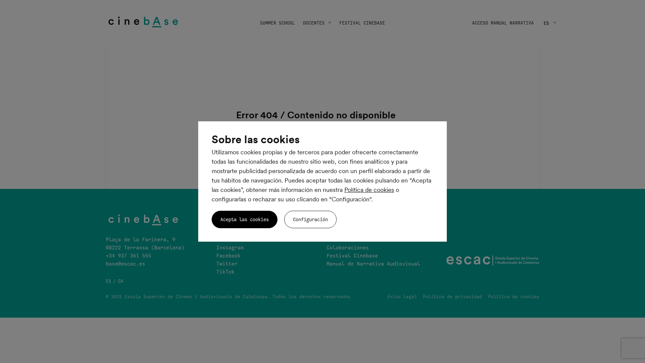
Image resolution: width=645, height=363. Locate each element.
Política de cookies (369, 189)
